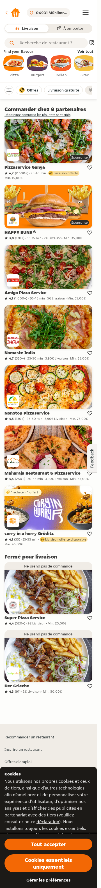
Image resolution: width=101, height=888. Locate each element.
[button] (12, 12)
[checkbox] (14, 66)
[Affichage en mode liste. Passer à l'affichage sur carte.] (91, 43)
